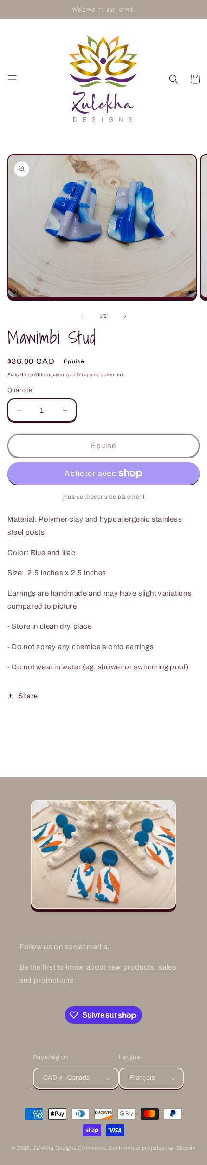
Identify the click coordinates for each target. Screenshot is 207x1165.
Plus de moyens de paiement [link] (103, 496)
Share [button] (28, 696)
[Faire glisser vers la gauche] (82, 316)
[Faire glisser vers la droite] (124, 316)
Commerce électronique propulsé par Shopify (136, 1148)
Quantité (19, 390)
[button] (12, 79)
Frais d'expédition (29, 374)
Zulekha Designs (55, 1148)
